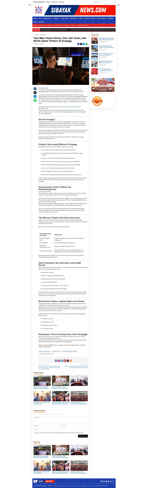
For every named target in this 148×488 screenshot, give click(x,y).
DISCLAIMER (84, 485)
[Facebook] (56, 360)
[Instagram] (59, 360)
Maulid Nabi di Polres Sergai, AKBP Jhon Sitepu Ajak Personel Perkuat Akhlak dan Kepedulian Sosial (106, 61)
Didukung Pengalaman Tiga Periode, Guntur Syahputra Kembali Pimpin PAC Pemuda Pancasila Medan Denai (79, 403)
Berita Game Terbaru (44, 351)
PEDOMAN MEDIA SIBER (102, 485)
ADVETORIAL (36, 44)
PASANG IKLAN (57, 485)
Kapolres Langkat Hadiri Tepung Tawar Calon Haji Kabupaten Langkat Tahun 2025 (76, 366)
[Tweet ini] (81, 44)
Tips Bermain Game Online (46, 353)
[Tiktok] (68, 360)
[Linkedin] (62, 360)
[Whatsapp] (86, 44)
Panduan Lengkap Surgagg (70, 351)
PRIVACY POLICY (75, 485)
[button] (114, 2)
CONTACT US (66, 485)
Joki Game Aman (56, 351)
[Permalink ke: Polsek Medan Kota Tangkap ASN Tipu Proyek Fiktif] (42, 396)
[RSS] (70, 360)
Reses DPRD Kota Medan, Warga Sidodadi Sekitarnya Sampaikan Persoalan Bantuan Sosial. (106, 39)
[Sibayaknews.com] (74, 10)
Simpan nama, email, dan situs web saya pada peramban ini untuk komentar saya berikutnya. (59, 432)
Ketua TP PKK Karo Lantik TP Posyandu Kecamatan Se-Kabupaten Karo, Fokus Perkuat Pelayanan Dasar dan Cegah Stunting (106, 54)
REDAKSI (50, 485)
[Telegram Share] (83, 44)
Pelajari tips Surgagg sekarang (70, 107)
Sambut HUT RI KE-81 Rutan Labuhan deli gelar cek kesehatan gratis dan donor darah (60, 387)
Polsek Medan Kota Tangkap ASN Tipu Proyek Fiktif (41, 403)
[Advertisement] (25, 27)
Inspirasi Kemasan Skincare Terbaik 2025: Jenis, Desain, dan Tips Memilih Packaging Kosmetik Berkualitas (49, 367)
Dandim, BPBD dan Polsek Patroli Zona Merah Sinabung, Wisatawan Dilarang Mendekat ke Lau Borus (106, 46)
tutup (30, 4)
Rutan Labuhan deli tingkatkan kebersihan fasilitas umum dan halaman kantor (41, 387)
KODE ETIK (91, 485)
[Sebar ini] (78, 44)
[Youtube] (64, 360)
